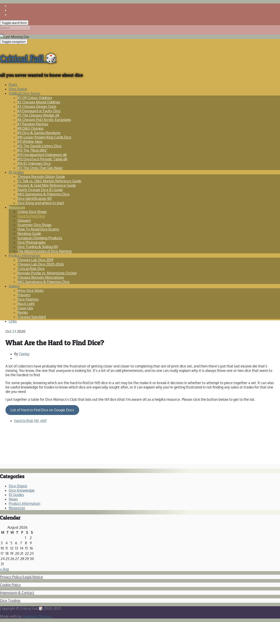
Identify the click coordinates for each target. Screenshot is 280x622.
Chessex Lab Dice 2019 (35, 260)
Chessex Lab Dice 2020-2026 (41, 264)
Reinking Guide (29, 233)
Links (13, 321)
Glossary (24, 220)
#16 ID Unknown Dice (34, 163)
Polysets (24, 295)
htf (36, 420)
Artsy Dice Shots (31, 290)
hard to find (23, 420)
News (13, 499)
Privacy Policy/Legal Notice (21, 577)
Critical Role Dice (31, 268)
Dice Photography (32, 242)
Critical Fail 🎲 (28, 58)
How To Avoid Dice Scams (38, 229)
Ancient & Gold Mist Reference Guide (47, 185)
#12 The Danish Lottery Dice (39, 146)
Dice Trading (10, 600)
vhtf (43, 420)
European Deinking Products (40, 238)
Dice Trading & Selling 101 (38, 247)
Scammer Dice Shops (34, 225)
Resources (17, 207)
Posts (13, 84)
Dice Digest (18, 89)
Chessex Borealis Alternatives (41, 277)
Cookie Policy (10, 585)
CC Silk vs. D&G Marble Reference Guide (49, 181)
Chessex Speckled (32, 317)
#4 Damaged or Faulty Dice (39, 111)
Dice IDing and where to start (41, 203)
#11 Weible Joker (30, 141)
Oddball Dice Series (24, 93)
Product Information (24, 255)
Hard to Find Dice (31, 216)
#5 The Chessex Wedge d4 (38, 115)
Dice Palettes (28, 299)
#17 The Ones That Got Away (40, 168)
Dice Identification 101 (35, 198)
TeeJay (24, 354)
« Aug (4, 569)
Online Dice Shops (32, 211)
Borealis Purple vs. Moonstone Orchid (47, 273)
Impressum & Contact (17, 592)
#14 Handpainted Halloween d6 (42, 154)
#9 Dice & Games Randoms (39, 133)
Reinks (23, 312)
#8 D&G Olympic (31, 128)
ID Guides (16, 172)
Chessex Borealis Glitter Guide (41, 176)
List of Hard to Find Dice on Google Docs (42, 410)
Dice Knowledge (22, 490)
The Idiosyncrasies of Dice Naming (45, 251)
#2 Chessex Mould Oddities (39, 102)
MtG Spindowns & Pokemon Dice (44, 194)
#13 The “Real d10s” (32, 150)
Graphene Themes (37, 616)
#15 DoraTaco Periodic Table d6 (42, 159)
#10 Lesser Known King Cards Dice (44, 137)
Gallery (14, 286)
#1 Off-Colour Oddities (35, 98)
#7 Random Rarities (33, 124)
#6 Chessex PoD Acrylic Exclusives (44, 119)
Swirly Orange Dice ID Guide (40, 190)
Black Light (26, 303)
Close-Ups (25, 308)
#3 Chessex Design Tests (37, 106)
